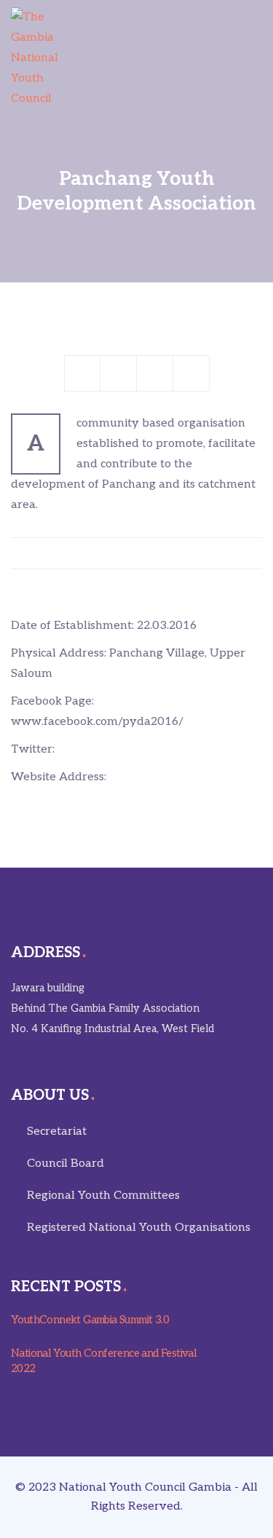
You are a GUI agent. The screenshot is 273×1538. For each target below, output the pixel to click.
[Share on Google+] (155, 373)
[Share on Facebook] (82, 373)
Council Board (65, 1163)
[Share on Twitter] (118, 373)
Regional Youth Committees (103, 1195)
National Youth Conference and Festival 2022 (103, 1361)
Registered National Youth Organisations (138, 1227)
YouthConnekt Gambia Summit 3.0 (90, 1319)
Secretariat (57, 1131)
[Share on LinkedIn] (191, 373)
